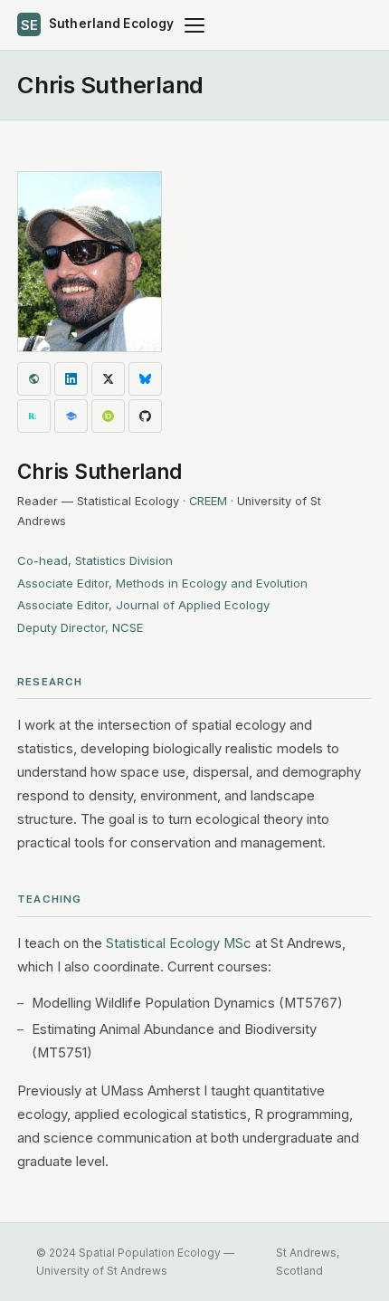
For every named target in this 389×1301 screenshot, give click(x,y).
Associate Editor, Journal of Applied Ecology (143, 605)
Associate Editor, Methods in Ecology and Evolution (162, 583)
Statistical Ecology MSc (178, 943)
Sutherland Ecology (98, 24)
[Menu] (194, 25)
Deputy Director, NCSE (80, 627)
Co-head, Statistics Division (95, 560)
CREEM (208, 501)
